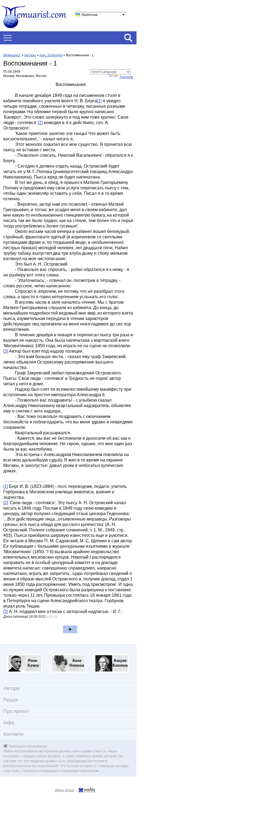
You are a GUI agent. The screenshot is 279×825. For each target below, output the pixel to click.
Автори (11, 688)
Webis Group (64, 790)
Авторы (30, 55)
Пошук (10, 700)
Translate (126, 77)
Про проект (16, 711)
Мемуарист (12, 55)
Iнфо (8, 722)
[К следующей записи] (70, 629)
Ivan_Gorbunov (51, 55)
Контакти (13, 734)
